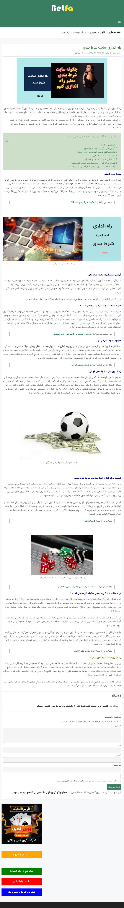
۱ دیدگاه (78, 53)
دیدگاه (118, 726)
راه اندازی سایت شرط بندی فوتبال (100, 159)
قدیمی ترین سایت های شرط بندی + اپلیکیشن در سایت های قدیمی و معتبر (72, 706)
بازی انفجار (90, 521)
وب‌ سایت (117, 765)
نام (119, 745)
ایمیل (118, 755)
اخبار (103, 32)
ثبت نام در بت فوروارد (22, 871)
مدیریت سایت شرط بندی (104, 156)
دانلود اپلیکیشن (21, 882)
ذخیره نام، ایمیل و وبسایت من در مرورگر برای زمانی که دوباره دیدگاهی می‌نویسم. (89, 781)
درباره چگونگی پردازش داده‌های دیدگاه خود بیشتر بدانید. (40, 792)
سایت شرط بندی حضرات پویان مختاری (76, 587)
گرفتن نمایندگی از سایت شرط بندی (99, 148)
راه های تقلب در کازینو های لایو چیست (72, 334)
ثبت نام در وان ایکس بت (21, 892)
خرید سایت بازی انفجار (84, 651)
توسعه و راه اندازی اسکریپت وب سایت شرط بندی (93, 163)
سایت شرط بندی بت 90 (82, 202)
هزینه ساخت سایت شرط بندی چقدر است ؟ (96, 152)
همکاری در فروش (107, 145)
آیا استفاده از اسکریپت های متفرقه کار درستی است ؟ (91, 166)
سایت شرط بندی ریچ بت (83, 365)
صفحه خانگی (115, 32)
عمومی (93, 32)
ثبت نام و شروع (21, 855)
